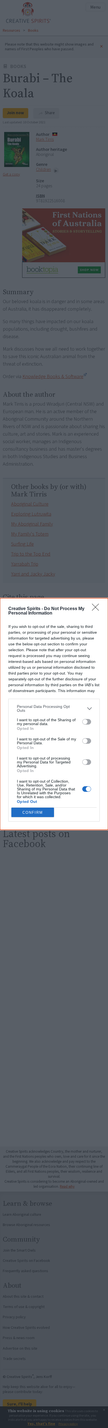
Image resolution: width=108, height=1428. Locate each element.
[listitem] (54, 708)
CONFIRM (32, 812)
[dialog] (54, 714)
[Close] (97, 609)
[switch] (86, 722)
